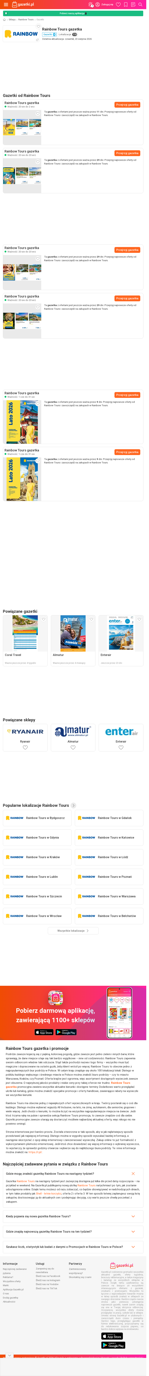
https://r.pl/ (35, 1152)
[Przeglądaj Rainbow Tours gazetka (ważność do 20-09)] (22, 175)
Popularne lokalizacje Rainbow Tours (36, 805)
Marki (6, 1285)
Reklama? (8, 1277)
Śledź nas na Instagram (48, 1280)
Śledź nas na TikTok (46, 1288)
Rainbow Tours (26, 19)
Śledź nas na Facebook (48, 1276)
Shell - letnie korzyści (48, 1193)
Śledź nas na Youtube (47, 1284)
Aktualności (9, 1301)
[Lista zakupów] (133, 4)
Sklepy (12, 19)
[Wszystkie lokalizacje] (73, 805)
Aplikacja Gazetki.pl (13, 1289)
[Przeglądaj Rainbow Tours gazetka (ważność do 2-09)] (22, 127)
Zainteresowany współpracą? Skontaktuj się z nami (80, 1273)
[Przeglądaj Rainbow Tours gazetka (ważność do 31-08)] (22, 422)
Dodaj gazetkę (10, 1297)
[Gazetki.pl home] (23, 4)
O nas (6, 1293)
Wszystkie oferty (12, 1281)
